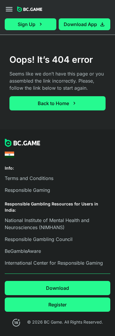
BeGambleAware (23, 251)
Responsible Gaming (27, 190)
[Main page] (29, 9)
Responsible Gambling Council (39, 239)
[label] (9, 155)
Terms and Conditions (29, 178)
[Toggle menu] (9, 9)
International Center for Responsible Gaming (54, 263)
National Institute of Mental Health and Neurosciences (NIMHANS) (47, 223)
